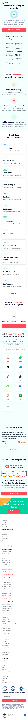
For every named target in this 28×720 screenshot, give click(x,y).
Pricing (3, 665)
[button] (25, 2)
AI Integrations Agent (6, 526)
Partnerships (4, 682)
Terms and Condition (6, 671)
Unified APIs (4, 520)
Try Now (14, 326)
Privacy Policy (5, 676)
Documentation (5, 663)
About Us (4, 669)
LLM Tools (4, 522)
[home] (4, 2)
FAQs (3, 680)
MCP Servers (4, 524)
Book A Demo (14, 493)
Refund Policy (5, 678)
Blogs (3, 667)
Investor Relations (5, 684)
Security (3, 660)
